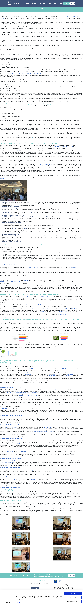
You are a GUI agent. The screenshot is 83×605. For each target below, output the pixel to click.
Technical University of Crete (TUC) (18, 377)
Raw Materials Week (33, 267)
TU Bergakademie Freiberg (19, 208)
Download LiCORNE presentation (11, 206)
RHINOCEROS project (30, 374)
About (27, 3)
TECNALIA (29, 202)
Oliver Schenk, (16, 150)
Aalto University (70, 374)
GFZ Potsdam (40, 311)
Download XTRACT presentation (11, 211)
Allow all (73, 593)
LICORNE (70, 394)
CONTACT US (35, 588)
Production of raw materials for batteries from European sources (22, 392)
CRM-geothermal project (61, 311)
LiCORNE (4, 202)
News (49, 3)
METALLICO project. (62, 314)
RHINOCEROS (31, 73)
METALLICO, (69, 177)
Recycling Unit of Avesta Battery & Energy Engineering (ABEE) (28, 470)
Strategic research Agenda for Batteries (44, 431)
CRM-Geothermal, (61, 177)
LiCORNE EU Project (42, 73)
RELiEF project (47, 290)
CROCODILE (55, 394)
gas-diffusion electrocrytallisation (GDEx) (39, 308)
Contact (60, 3)
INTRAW (51, 377)
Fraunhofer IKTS (62, 313)
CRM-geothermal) (23, 281)
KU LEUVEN (26, 304)
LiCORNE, (31, 368)
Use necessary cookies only (73, 601)
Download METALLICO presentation (12, 222)
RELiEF (54, 146)
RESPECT (64, 146)
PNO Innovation (5, 274)
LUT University (51, 375)
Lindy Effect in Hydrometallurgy (45, 164)
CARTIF (19, 443)
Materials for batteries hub (8, 146)
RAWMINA (46, 235)
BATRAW (25, 73)
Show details (18, 602)
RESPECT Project (57, 374)
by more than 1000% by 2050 (31, 401)
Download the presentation (7, 173)
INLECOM (30, 212)
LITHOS (71, 146)
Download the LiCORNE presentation (10, 467)
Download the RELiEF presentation (9, 476)
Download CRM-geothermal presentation (13, 215)
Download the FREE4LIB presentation (10, 449)
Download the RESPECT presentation (10, 458)
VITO (13, 308)
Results (45, 3)
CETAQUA (32, 216)
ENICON (74, 177)
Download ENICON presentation (11, 227)
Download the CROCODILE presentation (11, 415)
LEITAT (14, 235)
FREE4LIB (20, 73)
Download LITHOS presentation (10, 234)
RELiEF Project (67, 375)
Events (54, 3)
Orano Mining (10, 451)
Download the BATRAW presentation (10, 424)
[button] (64, 3)
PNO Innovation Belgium (12, 427)
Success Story (20, 413)
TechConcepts (29, 290)
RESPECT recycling (13, 73)
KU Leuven (48, 216)
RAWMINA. (2, 178)
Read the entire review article (8, 264)
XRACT (55, 177)
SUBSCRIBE (72, 575)
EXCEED (14, 280)
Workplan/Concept (37, 3)
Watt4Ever (29, 372)
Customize (72, 597)
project (16, 460)
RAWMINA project (44, 296)
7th (28, 271)
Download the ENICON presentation (10, 487)
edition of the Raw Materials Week (37, 271)
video (50, 413)
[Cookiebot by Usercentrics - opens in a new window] (8, 603)
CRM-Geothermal (6, 212)
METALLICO (5, 216)
